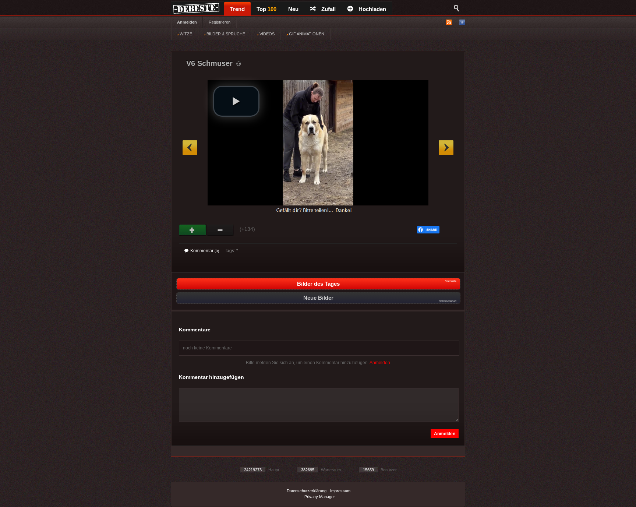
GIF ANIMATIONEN (306, 34)
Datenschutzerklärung (306, 491)
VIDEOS (266, 34)
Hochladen (372, 9)
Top (266, 9)
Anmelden (187, 22)
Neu (293, 9)
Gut (192, 230)
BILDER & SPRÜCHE (225, 34)
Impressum (340, 491)
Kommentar (204, 250)
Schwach (220, 230)
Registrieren (219, 22)
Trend (237, 9)
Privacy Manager (319, 496)
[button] (236, 101)
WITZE (185, 34)
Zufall (328, 9)
